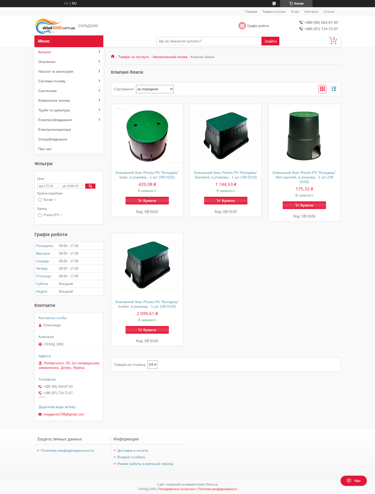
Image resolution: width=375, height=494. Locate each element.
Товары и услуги (274, 12)
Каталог (44, 52)
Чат (357, 481)
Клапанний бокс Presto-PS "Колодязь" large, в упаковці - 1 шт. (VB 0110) (147, 175)
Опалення (46, 62)
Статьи (329, 12)
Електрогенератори (54, 129)
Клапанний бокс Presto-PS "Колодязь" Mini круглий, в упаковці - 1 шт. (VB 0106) (304, 177)
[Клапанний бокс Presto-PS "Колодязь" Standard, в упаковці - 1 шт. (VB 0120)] (226, 136)
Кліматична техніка (54, 100)
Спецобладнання (52, 139)
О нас (295, 12)
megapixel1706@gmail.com (63, 414)
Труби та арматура (54, 110)
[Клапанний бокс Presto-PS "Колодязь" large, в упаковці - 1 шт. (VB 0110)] (147, 136)
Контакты (311, 12)
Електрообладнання (55, 120)
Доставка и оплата (132, 450)
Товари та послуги (133, 57)
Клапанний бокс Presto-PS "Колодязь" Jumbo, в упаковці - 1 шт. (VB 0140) (147, 304)
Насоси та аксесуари (55, 71)
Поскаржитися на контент (177, 489)
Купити (149, 201)
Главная (251, 12)
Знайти (270, 41)
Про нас (45, 149)
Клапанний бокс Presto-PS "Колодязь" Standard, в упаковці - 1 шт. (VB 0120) (225, 175)
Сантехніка (47, 91)
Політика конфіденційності (217, 489)
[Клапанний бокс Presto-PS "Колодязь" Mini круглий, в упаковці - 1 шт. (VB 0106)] (304, 136)
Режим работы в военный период (145, 464)
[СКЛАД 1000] (54, 25)
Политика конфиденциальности (67, 450)
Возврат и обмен (131, 457)
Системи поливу (52, 81)
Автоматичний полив (170, 57)
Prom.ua (212, 484)
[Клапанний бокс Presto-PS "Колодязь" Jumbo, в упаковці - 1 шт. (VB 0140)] (147, 265)
